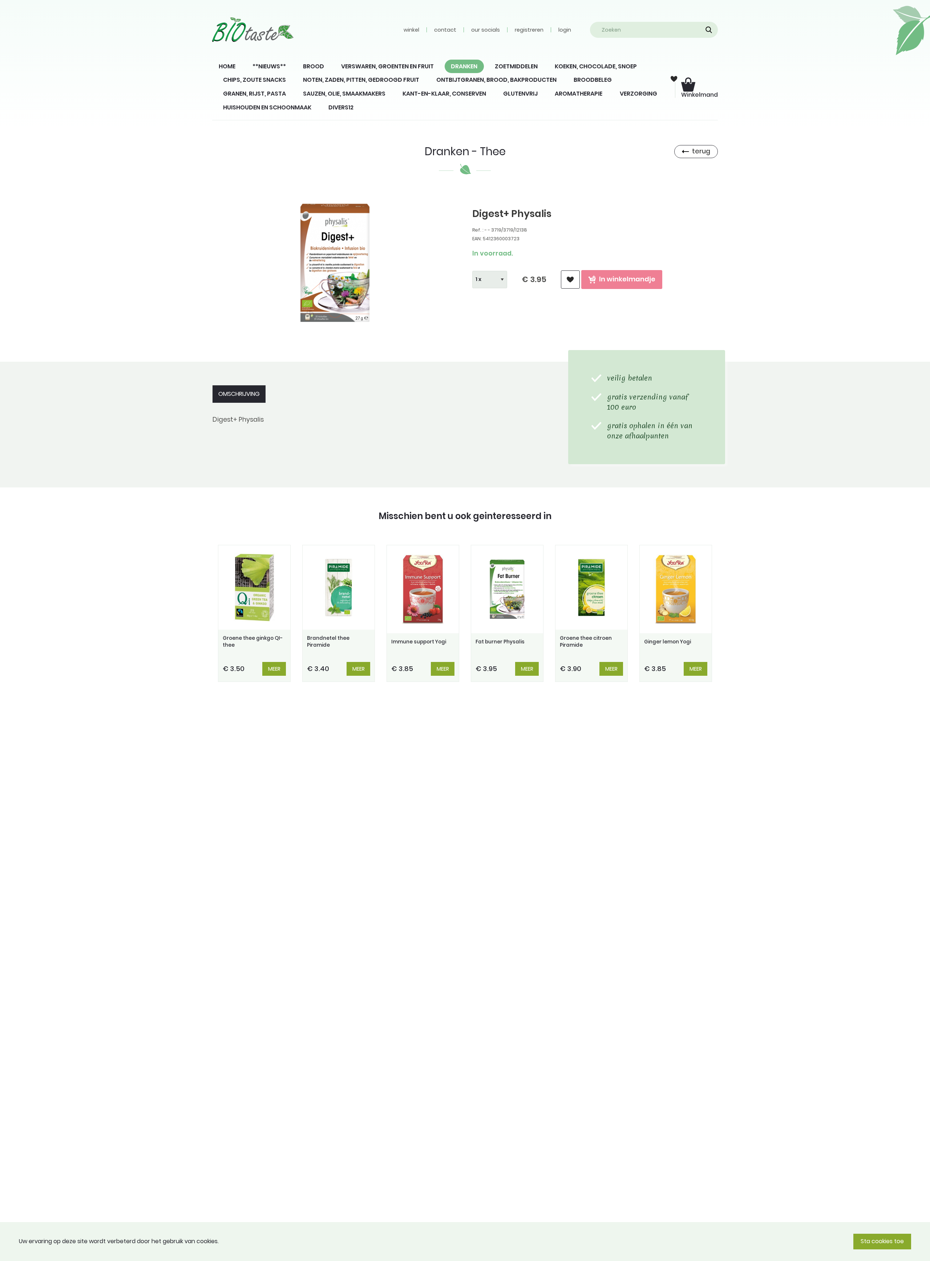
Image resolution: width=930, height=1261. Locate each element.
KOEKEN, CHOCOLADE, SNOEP (596, 66)
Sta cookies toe (882, 1241)
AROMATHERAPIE (578, 93)
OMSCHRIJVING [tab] (239, 394)
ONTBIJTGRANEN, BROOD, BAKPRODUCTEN (496, 80)
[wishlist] (570, 279)
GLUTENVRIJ (520, 93)
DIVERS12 (340, 107)
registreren (529, 29)
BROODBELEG (593, 80)
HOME (227, 66)
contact (445, 29)
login (564, 29)
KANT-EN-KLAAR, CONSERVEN (444, 93)
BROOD (313, 66)
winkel (411, 29)
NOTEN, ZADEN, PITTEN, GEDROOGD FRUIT (361, 80)
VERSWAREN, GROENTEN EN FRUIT (387, 66)
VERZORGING (638, 93)
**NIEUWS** (269, 66)
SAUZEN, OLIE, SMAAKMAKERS (344, 93)
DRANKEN (464, 66)
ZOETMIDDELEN (516, 66)
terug (701, 151)
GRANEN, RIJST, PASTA (254, 93)
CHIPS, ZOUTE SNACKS (254, 80)
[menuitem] (227, 66)
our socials (485, 29)
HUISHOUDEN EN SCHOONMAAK (267, 107)
